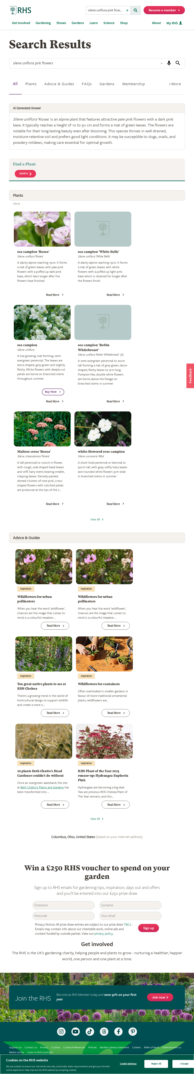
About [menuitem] (156, 23)
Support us (15, 1047)
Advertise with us (171, 1047)
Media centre (16, 1052)
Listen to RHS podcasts (40, 1052)
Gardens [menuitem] (78, 23)
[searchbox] (105, 10)
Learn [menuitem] (94, 23)
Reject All (156, 1063)
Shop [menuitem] (124, 23)
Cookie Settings (128, 1063)
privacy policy (103, 934)
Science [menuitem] (108, 23)
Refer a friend (151, 1047)
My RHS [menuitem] (172, 23)
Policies (92, 1047)
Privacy (44, 1047)
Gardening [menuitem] (43, 23)
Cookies (55, 1047)
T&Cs (127, 925)
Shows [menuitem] (61, 23)
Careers (136, 1047)
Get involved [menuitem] (21, 23)
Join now (158, 997)
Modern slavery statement (114, 1047)
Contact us (31, 1047)
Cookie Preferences (74, 1047)
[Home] (20, 11)
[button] (190, 376)
